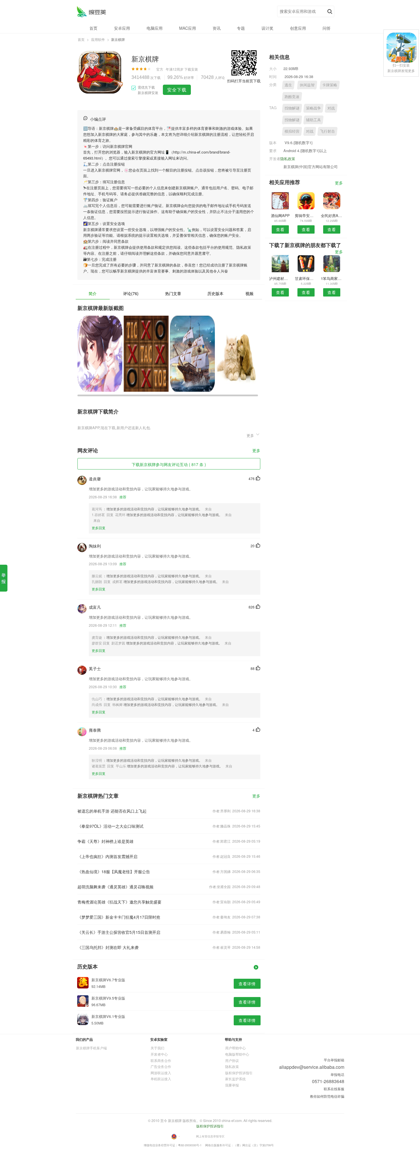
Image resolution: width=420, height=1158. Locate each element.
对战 (331, 108)
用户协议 (232, 1060)
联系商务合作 (161, 1060)
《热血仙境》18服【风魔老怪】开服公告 (113, 871)
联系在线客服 (334, 1088)
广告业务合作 (161, 1066)
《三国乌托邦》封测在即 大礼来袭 (108, 947)
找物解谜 (292, 108)
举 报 (3, 578)
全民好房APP (332, 215)
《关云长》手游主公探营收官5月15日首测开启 (118, 932)
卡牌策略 (329, 84)
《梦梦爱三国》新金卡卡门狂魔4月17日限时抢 (118, 917)
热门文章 (173, 293)
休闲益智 (307, 84)
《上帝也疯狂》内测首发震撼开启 (107, 856)
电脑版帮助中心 (237, 1054)
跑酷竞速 (292, 96)
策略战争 (313, 108)
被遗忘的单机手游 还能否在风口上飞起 (112, 811)
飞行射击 (327, 131)
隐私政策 (287, 158)
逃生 (288, 84)
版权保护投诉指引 (239, 1072)
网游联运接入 (161, 1072)
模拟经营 (292, 131)
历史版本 (215, 293)
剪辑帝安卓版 (306, 215)
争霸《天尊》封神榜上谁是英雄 (105, 841)
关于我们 (157, 1047)
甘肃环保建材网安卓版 (306, 278)
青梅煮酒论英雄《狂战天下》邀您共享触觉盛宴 (119, 902)
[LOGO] (91, 11)
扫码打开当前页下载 (244, 80)
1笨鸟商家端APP (332, 278)
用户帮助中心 (235, 1047)
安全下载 (177, 89)
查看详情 (247, 983)
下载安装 (191, 69)
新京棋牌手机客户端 (91, 1047)
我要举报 (232, 1085)
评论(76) (131, 293)
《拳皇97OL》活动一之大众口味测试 (110, 826)
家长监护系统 (235, 1078)
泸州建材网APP (280, 278)
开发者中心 (159, 1054)
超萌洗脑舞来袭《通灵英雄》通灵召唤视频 (115, 887)
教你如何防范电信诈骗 (327, 1096)
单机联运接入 (161, 1078)
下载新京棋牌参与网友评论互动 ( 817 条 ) (169, 464)
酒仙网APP (280, 215)
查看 (280, 229)
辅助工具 (313, 119)
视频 (249, 293)
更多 (256, 451)
